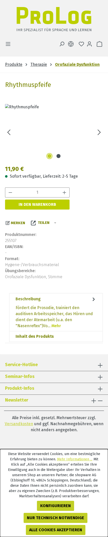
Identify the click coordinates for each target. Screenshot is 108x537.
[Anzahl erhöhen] (64, 192)
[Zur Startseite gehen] (54, 20)
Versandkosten (19, 423)
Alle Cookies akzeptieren (55, 529)
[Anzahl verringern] (10, 192)
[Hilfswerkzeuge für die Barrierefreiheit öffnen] (72, 44)
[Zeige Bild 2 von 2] (59, 156)
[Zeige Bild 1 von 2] (49, 156)
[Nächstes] (99, 132)
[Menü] (9, 44)
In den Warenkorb (37, 204)
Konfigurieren (55, 505)
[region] (54, 132)
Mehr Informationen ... (74, 459)
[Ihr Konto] (89, 44)
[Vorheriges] (9, 132)
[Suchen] (62, 44)
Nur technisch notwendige (55, 517)
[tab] (56, 312)
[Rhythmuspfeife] (54, 132)
